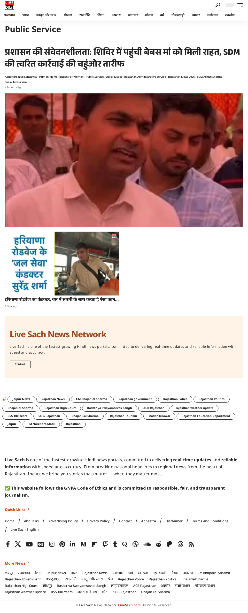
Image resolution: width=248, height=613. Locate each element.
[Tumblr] (115, 544)
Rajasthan (73, 424)
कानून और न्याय (92, 580)
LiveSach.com (129, 605)
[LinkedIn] (73, 544)
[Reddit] (159, 544)
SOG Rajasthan (49, 416)
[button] (217, 5)
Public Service (95, 77)
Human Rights (48, 77)
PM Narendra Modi (41, 424)
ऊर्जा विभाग (182, 586)
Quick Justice (114, 77)
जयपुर (9, 573)
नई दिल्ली (159, 573)
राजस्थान (24, 573)
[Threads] (180, 544)
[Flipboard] (94, 544)
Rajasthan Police (175, 399)
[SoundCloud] (147, 544)
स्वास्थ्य (143, 573)
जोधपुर (47, 586)
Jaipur (12, 424)
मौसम (174, 573)
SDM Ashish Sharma (209, 77)
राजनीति (71, 580)
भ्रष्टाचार (118, 573)
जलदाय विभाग (87, 592)
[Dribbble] (135, 544)
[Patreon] (170, 544)
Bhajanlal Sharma (20, 408)
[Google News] (40, 544)
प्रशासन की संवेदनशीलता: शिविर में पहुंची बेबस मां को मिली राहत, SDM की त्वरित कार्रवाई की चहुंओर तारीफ (122, 59)
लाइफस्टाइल (119, 586)
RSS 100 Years (17, 416)
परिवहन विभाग (205, 586)
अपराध (188, 573)
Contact (20, 364)
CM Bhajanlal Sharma (91, 399)
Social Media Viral (16, 82)
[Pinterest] (62, 544)
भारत (74, 573)
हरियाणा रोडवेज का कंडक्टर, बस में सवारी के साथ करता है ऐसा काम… (62, 300)
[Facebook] (8, 544)
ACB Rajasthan (153, 408)
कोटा (105, 592)
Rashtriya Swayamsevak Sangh (109, 408)
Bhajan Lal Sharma (85, 416)
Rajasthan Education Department (206, 416)
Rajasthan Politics (212, 399)
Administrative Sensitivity (21, 77)
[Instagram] (52, 544)
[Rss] (191, 544)
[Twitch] (105, 544)
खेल (110, 580)
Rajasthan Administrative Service (145, 77)
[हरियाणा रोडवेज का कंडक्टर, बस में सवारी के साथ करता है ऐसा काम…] (62, 263)
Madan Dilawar (159, 416)
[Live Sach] (9, 5)
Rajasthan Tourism (123, 416)
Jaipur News (21, 399)
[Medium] (83, 544)
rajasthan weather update (194, 408)
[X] (18, 544)
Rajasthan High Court (60, 408)
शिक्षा (38, 573)
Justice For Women (71, 77)
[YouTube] (29, 544)
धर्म (130, 573)
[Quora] (125, 544)
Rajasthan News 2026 (181, 77)
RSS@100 (53, 580)
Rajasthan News (53, 399)
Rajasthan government (135, 399)
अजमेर (165, 586)
